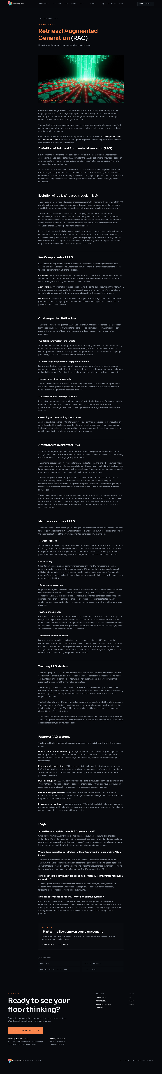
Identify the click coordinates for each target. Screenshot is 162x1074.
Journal (99, 1008)
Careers (131, 1004)
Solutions (57, 4)
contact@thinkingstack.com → (55, 944)
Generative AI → (91, 970)
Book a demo (145, 4)
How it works (70, 4)
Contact (131, 1001)
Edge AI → (44, 963)
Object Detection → (92, 963)
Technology (101, 1001)
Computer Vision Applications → (54, 970)
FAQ (102, 4)
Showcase (94, 4)
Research (111, 4)
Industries (43, 4)
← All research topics (48, 19)
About (130, 998)
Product (83, 4)
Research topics (103, 1004)
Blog (121, 4)
